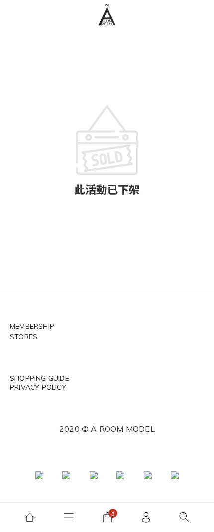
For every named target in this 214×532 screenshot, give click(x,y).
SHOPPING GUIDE (39, 378)
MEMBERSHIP (32, 326)
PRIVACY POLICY (38, 387)
